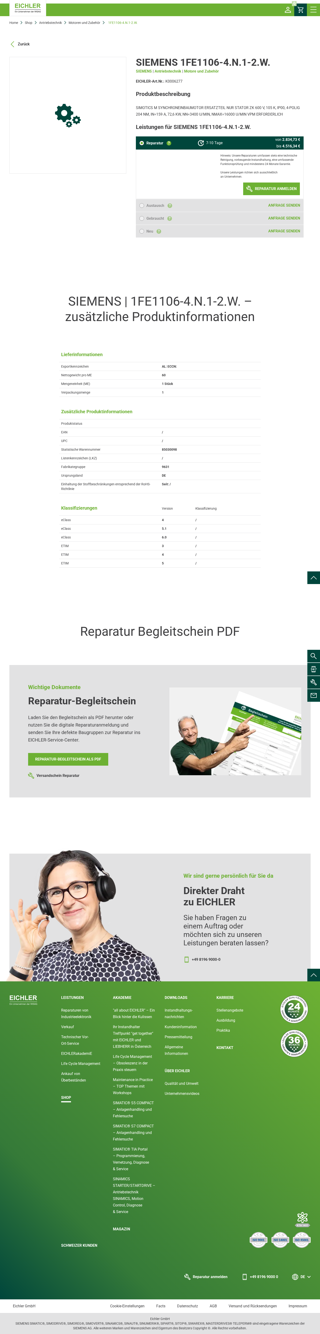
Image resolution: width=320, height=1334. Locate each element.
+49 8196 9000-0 (206, 959)
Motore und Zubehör (201, 71)
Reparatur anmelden (210, 1277)
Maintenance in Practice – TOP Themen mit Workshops (133, 1086)
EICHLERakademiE (76, 1053)
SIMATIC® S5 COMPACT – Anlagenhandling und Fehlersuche (133, 1109)
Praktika (223, 1030)
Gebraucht (158, 218)
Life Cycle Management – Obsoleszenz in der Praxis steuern (132, 1063)
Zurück (24, 44)
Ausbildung (225, 1020)
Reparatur (158, 143)
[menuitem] (313, 577)
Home (13, 23)
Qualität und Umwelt (181, 1083)
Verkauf (67, 1027)
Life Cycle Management (80, 1063)
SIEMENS (144, 71)
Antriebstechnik (50, 23)
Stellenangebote (229, 1010)
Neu (153, 231)
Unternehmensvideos (182, 1093)
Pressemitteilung (178, 1037)
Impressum (298, 1306)
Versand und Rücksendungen (253, 1306)
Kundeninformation (181, 1027)
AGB (213, 1306)
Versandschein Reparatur (58, 775)
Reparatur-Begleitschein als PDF (68, 759)
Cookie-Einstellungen (127, 1306)
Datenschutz (187, 1306)
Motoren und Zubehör (84, 23)
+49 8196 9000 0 (264, 1277)
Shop (28, 23)
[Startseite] (27, 8)
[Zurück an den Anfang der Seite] (313, 577)
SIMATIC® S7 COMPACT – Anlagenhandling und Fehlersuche (133, 1132)
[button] (287, 10)
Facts (160, 1306)
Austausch (158, 205)
